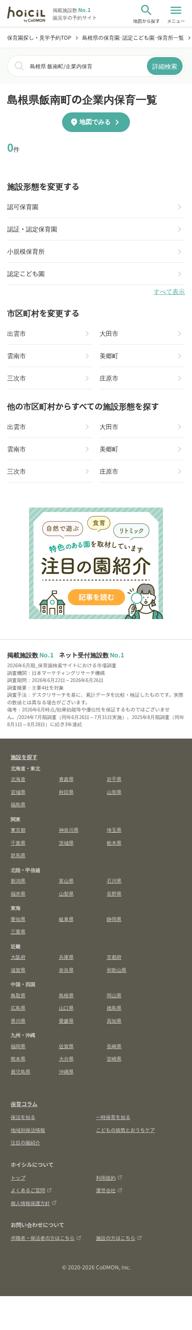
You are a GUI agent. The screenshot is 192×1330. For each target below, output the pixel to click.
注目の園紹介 (25, 1142)
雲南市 (16, 355)
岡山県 (114, 995)
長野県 (114, 893)
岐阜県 (66, 918)
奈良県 (66, 969)
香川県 (18, 1020)
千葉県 (18, 842)
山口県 (66, 1007)
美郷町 (109, 355)
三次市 (16, 377)
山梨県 (66, 893)
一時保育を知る (113, 1116)
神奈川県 (69, 829)
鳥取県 (18, 995)
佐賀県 (66, 1045)
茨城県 (66, 842)
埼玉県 (114, 829)
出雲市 (16, 333)
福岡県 (18, 1045)
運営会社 (106, 1190)
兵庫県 (66, 956)
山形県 (114, 791)
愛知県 (18, 918)
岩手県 (114, 778)
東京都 (18, 829)
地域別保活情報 (28, 1129)
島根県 (66, 995)
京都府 (114, 956)
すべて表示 (169, 291)
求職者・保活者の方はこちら (43, 1237)
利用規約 (106, 1177)
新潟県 (18, 880)
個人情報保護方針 (30, 1202)
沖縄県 (66, 1071)
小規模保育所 (26, 251)
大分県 (66, 1058)
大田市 (109, 333)
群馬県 (18, 855)
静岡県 (114, 918)
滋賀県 (18, 969)
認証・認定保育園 (32, 228)
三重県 (18, 931)
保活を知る (23, 1116)
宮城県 (18, 791)
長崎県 (114, 1045)
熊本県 (18, 1058)
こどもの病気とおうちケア (125, 1129)
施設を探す (24, 756)
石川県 (114, 880)
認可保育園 (22, 206)
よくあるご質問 (28, 1190)
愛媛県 (66, 1020)
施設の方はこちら (115, 1237)
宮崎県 (114, 1058)
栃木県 (114, 842)
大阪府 (18, 956)
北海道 (18, 778)
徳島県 (114, 1007)
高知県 (114, 1020)
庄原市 (109, 377)
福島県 (18, 804)
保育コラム (24, 1103)
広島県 (18, 1007)
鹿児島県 (20, 1071)
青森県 (66, 778)
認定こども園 (26, 273)
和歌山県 (116, 969)
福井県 (18, 893)
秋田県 (66, 791)
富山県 (66, 880)
